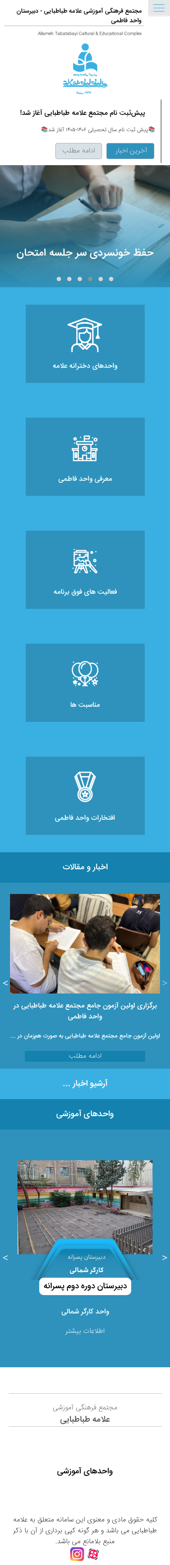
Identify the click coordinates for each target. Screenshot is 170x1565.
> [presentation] (5, 984)
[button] (111, 279)
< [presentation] (164, 984)
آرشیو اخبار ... (85, 1083)
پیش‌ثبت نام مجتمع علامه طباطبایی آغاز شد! (82, 113)
